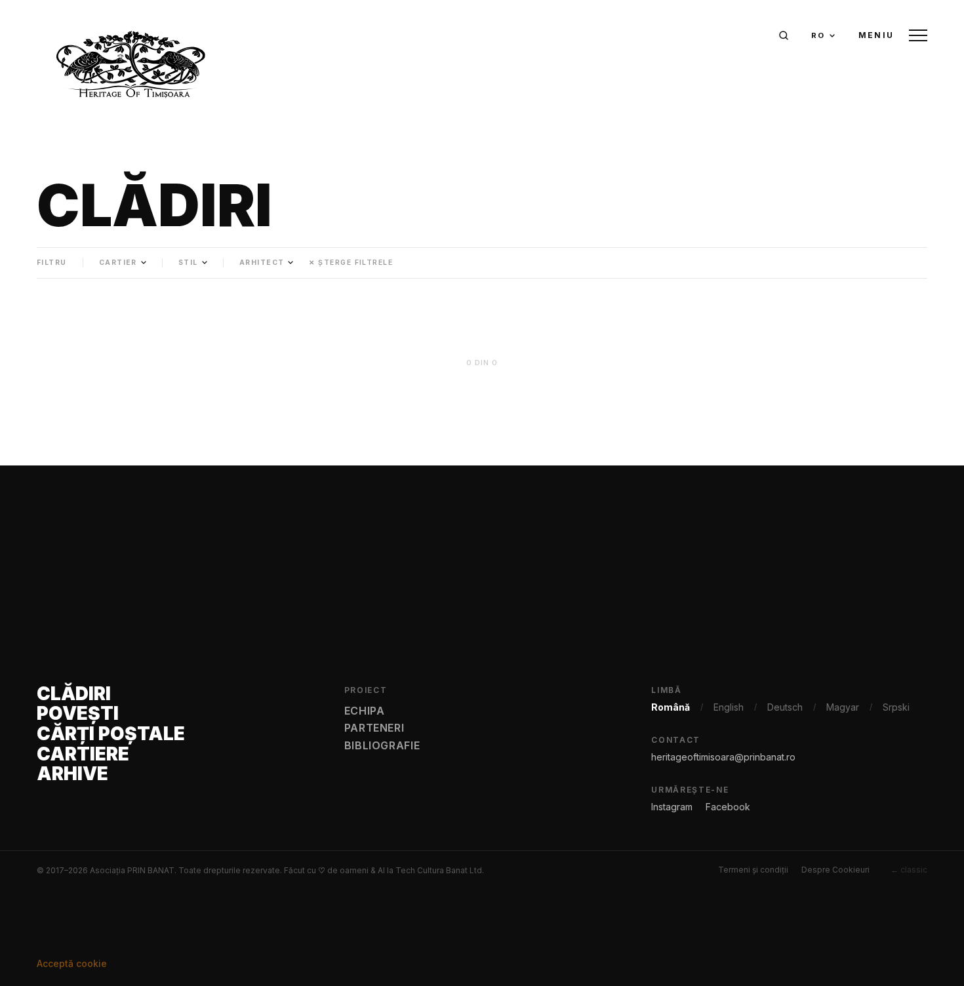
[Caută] (783, 35)
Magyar (842, 707)
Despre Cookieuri (835, 870)
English (728, 707)
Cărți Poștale (111, 734)
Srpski (896, 707)
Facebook (728, 806)
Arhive (72, 774)
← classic (909, 870)
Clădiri (74, 694)
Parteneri (374, 727)
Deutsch (785, 707)
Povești (78, 713)
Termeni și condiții (753, 870)
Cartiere (83, 754)
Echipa (364, 710)
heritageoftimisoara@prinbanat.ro (723, 756)
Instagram (672, 806)
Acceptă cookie (72, 963)
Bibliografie (382, 745)
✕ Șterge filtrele (351, 262)
